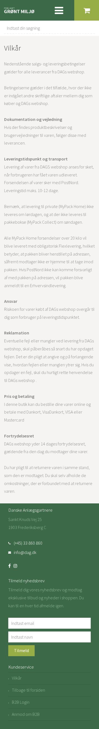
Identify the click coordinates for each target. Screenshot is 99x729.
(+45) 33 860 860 (28, 543)
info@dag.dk (25, 552)
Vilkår (16, 678)
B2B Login (20, 702)
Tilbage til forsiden (28, 690)
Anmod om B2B (26, 714)
